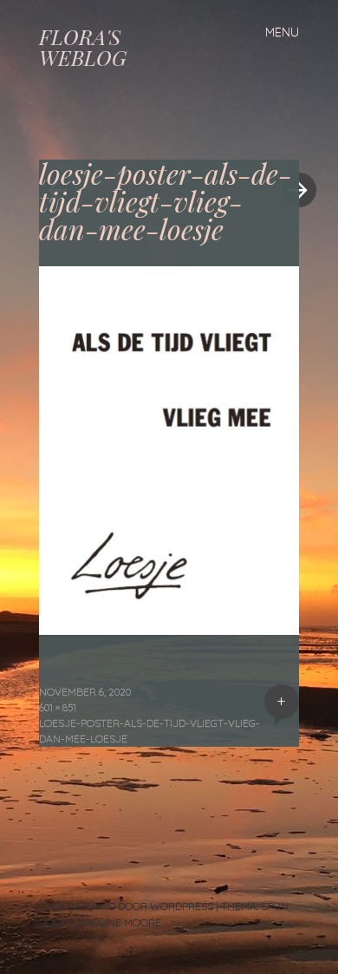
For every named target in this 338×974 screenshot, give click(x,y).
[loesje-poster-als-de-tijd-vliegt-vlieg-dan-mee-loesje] (169, 628)
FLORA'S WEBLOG (83, 47)
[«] (104, 138)
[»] (290, 138)
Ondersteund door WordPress (126, 905)
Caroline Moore (116, 922)
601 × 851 (57, 707)
